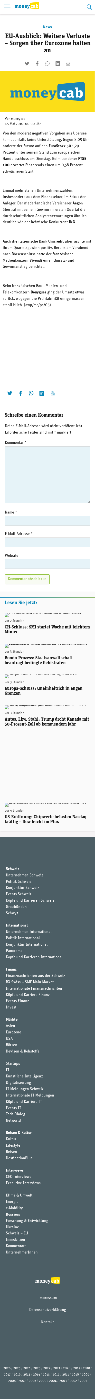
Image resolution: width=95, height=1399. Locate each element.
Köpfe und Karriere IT (24, 1102)
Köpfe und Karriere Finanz (28, 995)
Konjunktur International (27, 945)
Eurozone (13, 1032)
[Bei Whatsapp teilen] (47, 63)
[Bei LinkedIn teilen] (57, 63)
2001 (83, 1381)
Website (11, 556)
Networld (13, 1121)
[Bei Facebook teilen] (37, 63)
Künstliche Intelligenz (24, 1076)
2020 (66, 1368)
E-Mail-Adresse (19, 534)
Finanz (11, 970)
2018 (86, 1368)
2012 (56, 1374)
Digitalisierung (18, 1083)
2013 (46, 1374)
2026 (6, 1368)
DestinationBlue (19, 1158)
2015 (26, 1374)
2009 (85, 1374)
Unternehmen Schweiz (24, 875)
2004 (53, 1381)
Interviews (15, 1171)
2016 (17, 1374)
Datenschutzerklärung (47, 1310)
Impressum (47, 1298)
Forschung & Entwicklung (27, 1221)
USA (9, 1039)
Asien (10, 1026)
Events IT (13, 1108)
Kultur (11, 1139)
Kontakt (47, 1322)
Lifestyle (13, 1146)
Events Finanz (17, 1001)
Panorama (14, 951)
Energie (12, 1202)
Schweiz (12, 869)
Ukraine (12, 1227)
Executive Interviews (23, 1183)
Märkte (12, 1020)
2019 (76, 1368)
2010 (75, 1374)
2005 (42, 1381)
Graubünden (16, 907)
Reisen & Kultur (19, 1133)
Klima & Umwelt (19, 1196)
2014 (36, 1374)
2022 (46, 1368)
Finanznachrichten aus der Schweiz (35, 976)
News (47, 27)
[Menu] (7, 7)
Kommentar (16, 443)
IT (7, 1070)
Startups (13, 1064)
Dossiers (13, 1215)
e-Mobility (14, 1208)
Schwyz (12, 913)
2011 (65, 1374)
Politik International (23, 938)
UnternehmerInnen (22, 1252)
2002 (73, 1381)
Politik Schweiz (18, 882)
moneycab (18, 119)
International (17, 926)
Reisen (11, 1152)
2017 (7, 1374)
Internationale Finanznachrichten (34, 989)
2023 (36, 1368)
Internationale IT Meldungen (30, 1095)
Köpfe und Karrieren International (34, 957)
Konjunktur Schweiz (22, 888)
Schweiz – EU (17, 1233)
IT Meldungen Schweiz (25, 1089)
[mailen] (68, 63)
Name (11, 513)
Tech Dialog (15, 1114)
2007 (22, 1381)
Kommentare (16, 1246)
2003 (63, 1381)
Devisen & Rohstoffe (22, 1051)
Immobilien (15, 1240)
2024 (26, 1368)
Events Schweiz (18, 894)
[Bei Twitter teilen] (27, 63)
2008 (12, 1381)
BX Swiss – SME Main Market (30, 982)
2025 (16, 1368)
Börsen (11, 1045)
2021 (56, 1368)
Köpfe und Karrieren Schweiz (30, 901)
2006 (32, 1381)
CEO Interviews (18, 1177)
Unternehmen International (29, 932)
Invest (11, 1007)
